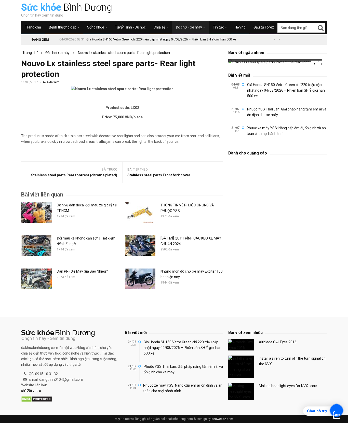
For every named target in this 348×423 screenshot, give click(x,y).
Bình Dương (66, 7)
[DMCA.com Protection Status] (36, 399)
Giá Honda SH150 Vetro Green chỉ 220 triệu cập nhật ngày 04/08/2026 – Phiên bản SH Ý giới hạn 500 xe (161, 39)
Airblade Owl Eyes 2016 (278, 342)
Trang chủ (33, 27)
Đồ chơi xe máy (57, 53)
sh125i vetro (31, 391)
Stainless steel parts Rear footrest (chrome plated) (74, 175)
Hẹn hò (240, 27)
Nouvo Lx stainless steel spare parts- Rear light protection (124, 53)
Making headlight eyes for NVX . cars (288, 386)
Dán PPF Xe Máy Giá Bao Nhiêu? (82, 271)
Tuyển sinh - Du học (130, 27)
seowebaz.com (222, 419)
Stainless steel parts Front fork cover (158, 175)
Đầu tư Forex (263, 27)
